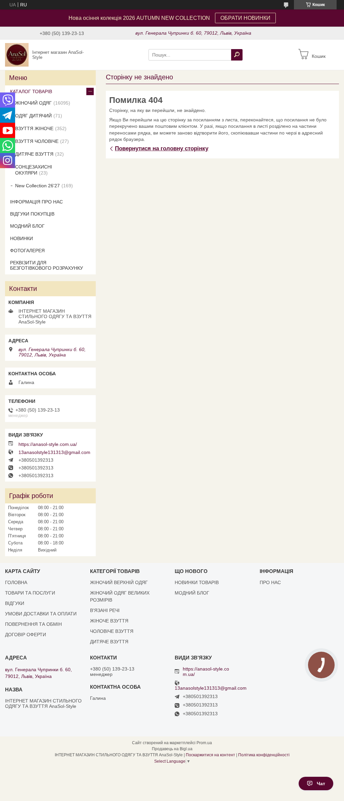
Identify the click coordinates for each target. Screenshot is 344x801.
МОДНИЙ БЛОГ (27, 226)
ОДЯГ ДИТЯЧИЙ (33, 115)
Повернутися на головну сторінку (161, 148)
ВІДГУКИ (14, 603)
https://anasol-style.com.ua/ (47, 444)
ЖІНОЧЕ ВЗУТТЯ (109, 620)
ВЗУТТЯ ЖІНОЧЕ (34, 128)
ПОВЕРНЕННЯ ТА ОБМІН (33, 624)
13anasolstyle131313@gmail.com (54, 452)
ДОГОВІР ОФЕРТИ (25, 634)
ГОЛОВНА (16, 582)
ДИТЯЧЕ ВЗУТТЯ (34, 154)
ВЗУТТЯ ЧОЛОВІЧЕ (36, 141)
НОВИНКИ (21, 238)
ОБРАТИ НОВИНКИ (245, 18)
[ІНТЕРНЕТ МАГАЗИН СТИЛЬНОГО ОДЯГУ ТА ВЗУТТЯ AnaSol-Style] (17, 54)
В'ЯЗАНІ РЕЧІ (105, 610)
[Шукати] (237, 55)
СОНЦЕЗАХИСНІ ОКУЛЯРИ (33, 170)
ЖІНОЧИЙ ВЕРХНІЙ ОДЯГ (119, 582)
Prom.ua (204, 742)
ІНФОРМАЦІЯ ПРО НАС (36, 201)
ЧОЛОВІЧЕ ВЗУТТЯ (111, 631)
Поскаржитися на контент (210, 755)
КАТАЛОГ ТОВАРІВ (31, 91)
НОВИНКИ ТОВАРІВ (197, 582)
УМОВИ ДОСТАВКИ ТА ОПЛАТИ (41, 613)
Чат (321, 783)
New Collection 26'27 (37, 185)
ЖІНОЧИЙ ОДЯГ (33, 103)
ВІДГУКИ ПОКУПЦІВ (32, 214)
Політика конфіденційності (264, 755)
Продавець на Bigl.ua (172, 749)
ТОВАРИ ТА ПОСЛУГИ (30, 593)
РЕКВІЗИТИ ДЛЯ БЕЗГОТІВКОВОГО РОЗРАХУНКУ (46, 265)
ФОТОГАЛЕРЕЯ (27, 250)
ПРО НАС (270, 582)
